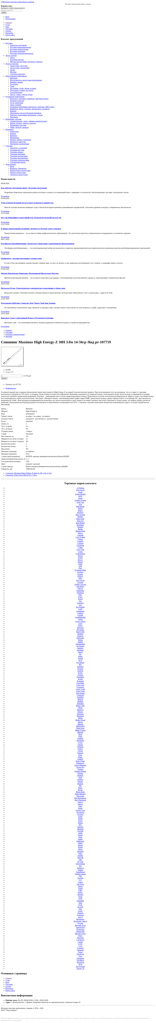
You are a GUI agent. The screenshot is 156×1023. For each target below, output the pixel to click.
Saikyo (80, 802)
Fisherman (80, 591)
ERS (80, 578)
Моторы (13, 72)
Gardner (80, 613)
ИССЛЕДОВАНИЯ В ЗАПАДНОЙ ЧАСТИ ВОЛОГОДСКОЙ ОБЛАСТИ (31, 218)
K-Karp (80, 669)
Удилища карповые (17, 154)
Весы (12, 166)
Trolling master (80, 874)
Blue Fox (80, 521)
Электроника (10, 164)
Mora (80, 734)
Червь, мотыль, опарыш (19, 127)
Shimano (80, 829)
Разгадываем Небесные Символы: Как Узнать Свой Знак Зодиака (28, 303)
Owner (80, 751)
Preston (80, 773)
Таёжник (80, 950)
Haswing (80, 628)
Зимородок (80, 927)
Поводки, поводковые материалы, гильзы (26, 115)
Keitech (80, 671)
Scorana (80, 814)
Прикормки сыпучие (18, 125)
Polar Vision (80, 761)
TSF (80, 876)
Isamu (80, 656)
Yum (80, 909)
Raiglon (80, 780)
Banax (80, 511)
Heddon (80, 634)
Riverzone (80, 796)
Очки (12, 86)
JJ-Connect (80, 663)
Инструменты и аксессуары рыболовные (26, 80)
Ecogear (80, 572)
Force (80, 597)
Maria (80, 708)
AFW (80, 496)
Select (80, 821)
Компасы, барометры (18, 168)
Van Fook (80, 884)
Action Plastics (80, 494)
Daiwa (80, 556)
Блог (7, 27)
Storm (80, 849)
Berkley (80, 517)
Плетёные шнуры (17, 60)
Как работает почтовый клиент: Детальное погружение (24, 188)
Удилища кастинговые (19, 156)
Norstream (80, 741)
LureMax (80, 697)
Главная (8, 23)
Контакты (9, 33)
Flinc (80, 595)
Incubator (80, 650)
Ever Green (80, 580)
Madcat (80, 699)
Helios (80, 640)
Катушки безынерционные (20, 47)
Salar (80, 806)
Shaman (80, 827)
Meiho (80, 718)
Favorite (80, 582)
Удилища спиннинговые (19, 160)
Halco (80, 626)
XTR (80, 899)
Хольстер (80, 962)
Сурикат (80, 948)
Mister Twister (80, 730)
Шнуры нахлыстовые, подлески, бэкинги (26, 62)
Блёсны (13, 134)
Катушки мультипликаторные (21, 53)
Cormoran (80, 545)
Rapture (80, 784)
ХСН (80, 964)
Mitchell (80, 732)
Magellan (80, 704)
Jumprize (80, 667)
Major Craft (80, 706)
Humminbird (80, 644)
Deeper (80, 562)
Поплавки (14, 117)
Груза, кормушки (16, 103)
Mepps (80, 722)
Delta (80, 564)
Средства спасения (17, 74)
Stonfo (80, 847)
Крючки (13, 111)
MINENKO (80, 726)
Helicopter (80, 638)
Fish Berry (80, 587)
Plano (80, 757)
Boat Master (80, 523)
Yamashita (80, 901)
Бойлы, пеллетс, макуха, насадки (23, 123)
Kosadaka (80, 677)
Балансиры (14, 131)
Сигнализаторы (16, 92)
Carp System (80, 537)
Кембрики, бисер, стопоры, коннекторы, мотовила (29, 109)
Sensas (80, 823)
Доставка (9, 29)
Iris (80, 654)
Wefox (80, 893)
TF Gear (80, 862)
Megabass (80, 716)
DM (80, 566)
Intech (80, 652)
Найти (4, 13)
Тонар (80, 952)
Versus (80, 886)
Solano (80, 835)
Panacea (80, 753)
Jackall (80, 658)
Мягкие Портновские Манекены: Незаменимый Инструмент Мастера (30, 273)
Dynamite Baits (80, 570)
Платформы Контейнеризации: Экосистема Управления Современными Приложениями (37, 244)
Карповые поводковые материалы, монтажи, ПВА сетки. (32, 107)
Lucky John (80, 691)
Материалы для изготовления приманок (25, 113)
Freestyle (80, 603)
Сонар (80, 942)
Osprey (80, 749)
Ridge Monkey (80, 794)
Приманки (9, 129)
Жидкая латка (80, 925)
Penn (80, 755)
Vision (80, 888)
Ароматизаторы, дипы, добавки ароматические (28, 121)
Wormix (80, 895)
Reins (80, 788)
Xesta (80, 897)
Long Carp (80, 685)
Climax (80, 539)
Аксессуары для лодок (19, 66)
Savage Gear (80, 810)
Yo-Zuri (80, 907)
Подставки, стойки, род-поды (21, 90)
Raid (80, 778)
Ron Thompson (80, 800)
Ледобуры (14, 84)
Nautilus (80, 738)
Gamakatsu (80, 611)
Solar (80, 837)
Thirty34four (80, 864)
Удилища (9, 146)
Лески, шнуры (11, 55)
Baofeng (80, 513)
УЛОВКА (80, 960)
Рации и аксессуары (18, 173)
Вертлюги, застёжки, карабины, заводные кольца (29, 99)
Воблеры (13, 136)
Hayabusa (80, 630)
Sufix (80, 853)
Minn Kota (80, 728)
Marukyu (80, 710)
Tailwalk (80, 858)
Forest (80, 599)
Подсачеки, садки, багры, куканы (23, 88)
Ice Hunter (80, 646)
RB (80, 786)
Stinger (80, 845)
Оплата (8, 31)
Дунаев (80, 923)
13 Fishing (80, 488)
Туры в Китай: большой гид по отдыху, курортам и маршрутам (27, 203)
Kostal (80, 679)
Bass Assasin (80, 515)
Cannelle (80, 535)
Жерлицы (13, 78)
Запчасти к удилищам (18, 148)
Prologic (80, 775)
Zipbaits (80, 913)
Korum (80, 675)
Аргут (80, 917)
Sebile (80, 819)
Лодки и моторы (11, 64)
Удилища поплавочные (19, 158)
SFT (80, 825)
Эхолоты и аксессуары (19, 175)
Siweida (80, 831)
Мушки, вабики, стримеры (20, 140)
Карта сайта (10, 35)
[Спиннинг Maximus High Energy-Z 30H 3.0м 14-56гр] (12, 366)
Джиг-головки (15, 105)
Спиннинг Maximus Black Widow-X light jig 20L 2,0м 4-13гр (28, 473)
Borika (80, 529)
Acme (80, 492)
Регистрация (10, 19)
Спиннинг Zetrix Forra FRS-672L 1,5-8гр (21, 475)
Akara (80, 498)
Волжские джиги (80, 921)
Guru (80, 624)
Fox (80, 601)
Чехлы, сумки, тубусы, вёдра (21, 94)
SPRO (80, 843)
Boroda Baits (80, 531)
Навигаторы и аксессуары (20, 170)
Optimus (80, 747)
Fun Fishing (80, 607)
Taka (80, 860)
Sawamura (80, 812)
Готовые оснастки (17, 101)
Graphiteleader (80, 617)
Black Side (80, 519)
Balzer (80, 509)
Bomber (80, 527)
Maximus (8, 336)
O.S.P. (80, 743)
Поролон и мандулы (18, 142)
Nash (80, 736)
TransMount (80, 872)
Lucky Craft (80, 689)
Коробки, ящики (16, 82)
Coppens (80, 543)
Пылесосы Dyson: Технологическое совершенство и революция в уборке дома (33, 288)
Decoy (80, 560)
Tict (80, 866)
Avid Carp (80, 502)
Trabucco (80, 868)
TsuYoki (80, 878)
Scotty (80, 817)
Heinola (80, 636)
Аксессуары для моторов (19, 68)
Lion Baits (80, 683)
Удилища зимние (16, 152)
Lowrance (80, 687)
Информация (10, 388)
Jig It (80, 660)
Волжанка (80, 919)
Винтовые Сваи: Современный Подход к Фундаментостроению (27, 318)
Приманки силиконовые (19, 144)
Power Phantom (80, 765)
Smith (80, 833)
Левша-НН (80, 932)
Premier (80, 769)
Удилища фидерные (17, 162)
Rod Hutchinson (80, 798)
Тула (80, 956)
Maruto (80, 712)
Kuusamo (80, 681)
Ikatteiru (80, 648)
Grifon (80, 619)
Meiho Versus (80, 720)
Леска (12, 58)
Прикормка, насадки (13, 119)
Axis (80, 504)
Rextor (80, 790)
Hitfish (80, 642)
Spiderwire (80, 841)
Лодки (12, 70)
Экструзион (80, 966)
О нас (7, 25)
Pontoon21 (80, 763)
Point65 (80, 759)
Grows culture (80, 621)
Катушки (9, 43)
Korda (80, 673)
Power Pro (80, 767)
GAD (80, 609)
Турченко (80, 958)
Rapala (80, 782)
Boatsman (80, 525)
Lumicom (80, 695)
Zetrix (80, 911)
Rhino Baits (80, 792)
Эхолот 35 (80, 968)
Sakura (80, 804)
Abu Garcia (80, 490)
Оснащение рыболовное (14, 97)
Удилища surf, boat (17, 150)
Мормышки (14, 138)
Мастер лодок (80, 934)
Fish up (80, 589)
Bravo (80, 533)
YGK (80, 905)
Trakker (80, 870)
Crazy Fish (80, 550)
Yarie (80, 903)
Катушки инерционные (19, 49)
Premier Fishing (80, 771)
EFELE (80, 576)
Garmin (80, 615)
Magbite (80, 702)
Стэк (80, 946)
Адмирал (80, 915)
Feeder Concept (80, 584)
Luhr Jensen (80, 693)
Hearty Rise (80, 632)
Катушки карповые (17, 51)
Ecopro (80, 574)
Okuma (80, 745)
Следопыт (80, 940)
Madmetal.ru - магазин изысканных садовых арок (21, 258)
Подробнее (5, 196)
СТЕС (80, 944)
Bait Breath (80, 506)
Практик (80, 938)
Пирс (80, 936)
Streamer (80, 851)
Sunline (80, 856)
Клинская (80, 929)
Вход (7, 17)
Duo (80, 568)
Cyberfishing (80, 554)
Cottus (80, 548)
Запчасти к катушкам (18, 45)
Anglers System (80, 500)
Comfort (80, 541)
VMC (80, 890)
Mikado (80, 724)
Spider (80, 839)
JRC (80, 665)
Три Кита (80, 954)
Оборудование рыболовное (16, 76)
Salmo (80, 808)
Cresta (80, 552)
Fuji (80, 605)
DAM (80, 558)
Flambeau (80, 593)
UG (80, 880)
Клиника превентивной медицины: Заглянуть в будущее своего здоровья (31, 229)
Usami (80, 882)
